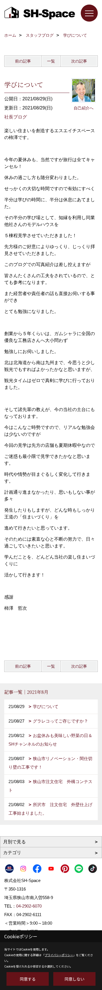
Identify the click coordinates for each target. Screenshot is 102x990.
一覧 (51, 61)
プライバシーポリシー (59, 955)
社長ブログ (15, 117)
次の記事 (79, 61)
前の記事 (23, 61)
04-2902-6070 (29, 906)
